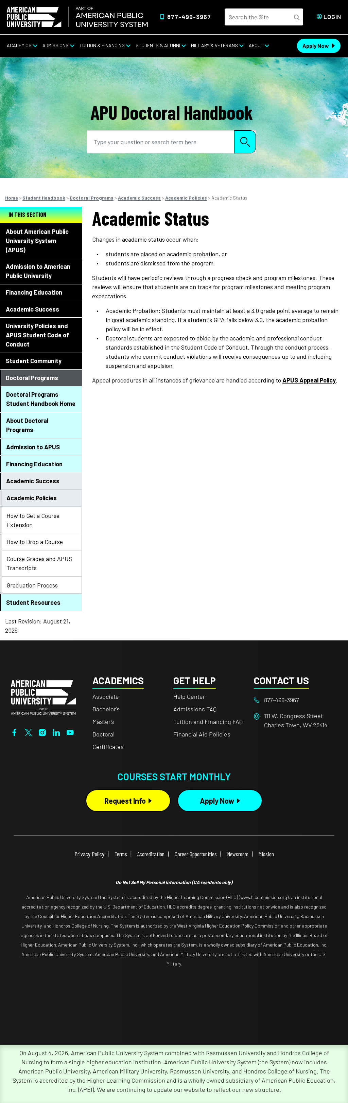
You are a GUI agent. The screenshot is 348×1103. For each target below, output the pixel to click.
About (256, 45)
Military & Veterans (214, 45)
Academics (19, 45)
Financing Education (34, 292)
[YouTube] (70, 731)
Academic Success (139, 198)
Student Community (34, 360)
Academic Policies (186, 198)
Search (245, 141)
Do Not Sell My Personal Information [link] (174, 882)
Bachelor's (106, 709)
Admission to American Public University (38, 271)
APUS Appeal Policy (309, 380)
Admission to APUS (33, 447)
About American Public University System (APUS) (37, 241)
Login (332, 16)
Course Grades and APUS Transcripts (39, 563)
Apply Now (315, 45)
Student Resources (33, 602)
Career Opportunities (196, 854)
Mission (266, 854)
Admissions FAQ (194, 709)
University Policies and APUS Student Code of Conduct (37, 335)
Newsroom (237, 854)
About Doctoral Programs (27, 425)
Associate (105, 696)
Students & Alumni (158, 45)
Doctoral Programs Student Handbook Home (40, 399)
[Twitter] (28, 731)
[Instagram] (42, 731)
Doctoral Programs (92, 198)
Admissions (55, 45)
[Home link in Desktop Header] (77, 17)
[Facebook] (14, 731)
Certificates (108, 746)
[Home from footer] (43, 696)
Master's (103, 721)
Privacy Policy (89, 854)
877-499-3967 (189, 16)
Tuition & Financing (102, 45)
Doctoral (103, 734)
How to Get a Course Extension (32, 520)
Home (11, 198)
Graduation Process (32, 585)
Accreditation (150, 854)
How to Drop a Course (34, 541)
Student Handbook (43, 198)
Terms (121, 854)
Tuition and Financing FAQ (208, 721)
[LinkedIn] (56, 731)
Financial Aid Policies (201, 734)
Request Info (125, 800)
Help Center (189, 696)
